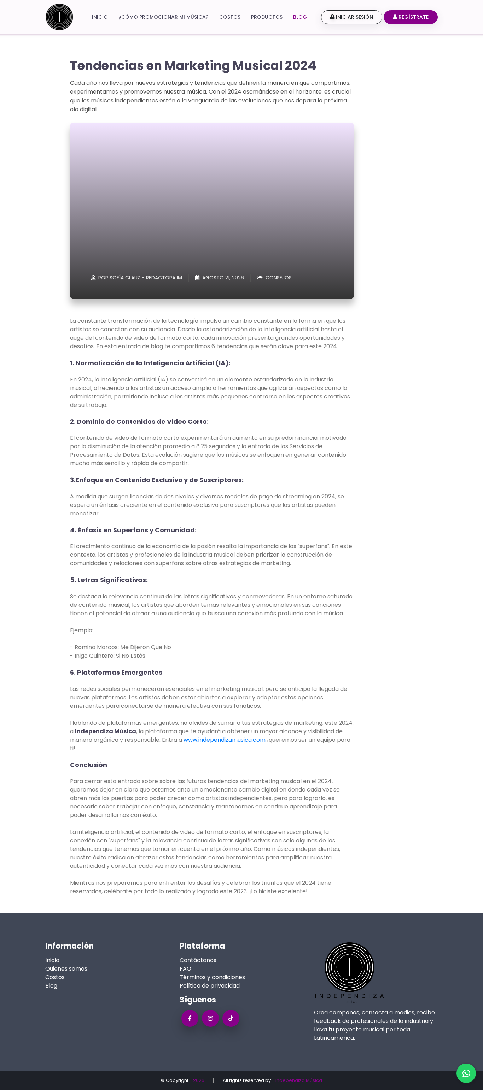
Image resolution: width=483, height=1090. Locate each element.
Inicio (100, 16)
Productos (267, 16)
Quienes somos (66, 969)
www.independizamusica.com (225, 740)
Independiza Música (298, 1080)
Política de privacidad (210, 986)
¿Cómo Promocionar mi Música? (163, 16)
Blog (300, 16)
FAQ (185, 969)
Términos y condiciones (212, 977)
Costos (229, 16)
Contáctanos (198, 960)
